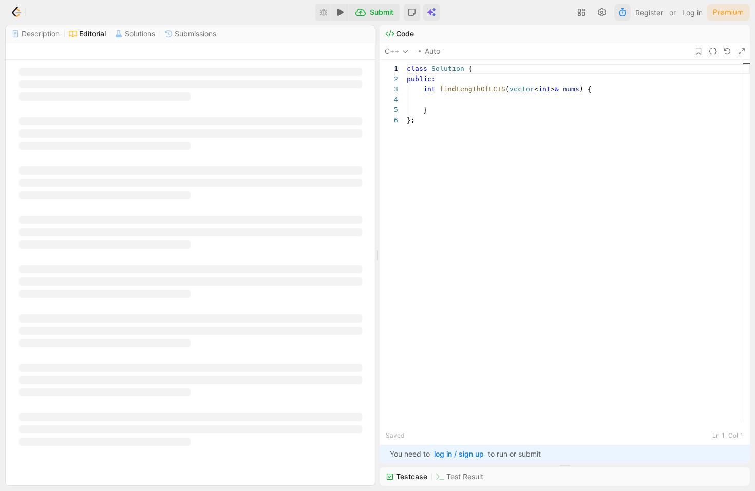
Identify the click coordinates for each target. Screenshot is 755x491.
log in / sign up (459, 453)
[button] (412, 12)
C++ (392, 51)
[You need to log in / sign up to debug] (323, 12)
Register (649, 12)
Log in (692, 12)
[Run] (340, 12)
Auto (432, 51)
